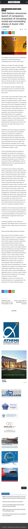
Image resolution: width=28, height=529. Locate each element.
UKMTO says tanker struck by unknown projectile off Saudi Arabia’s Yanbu (13, 510)
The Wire (19, 9)
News (7, 6)
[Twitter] (6, 32)
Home (2, 6)
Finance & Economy (13, 6)
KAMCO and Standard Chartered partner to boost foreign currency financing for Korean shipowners (14, 497)
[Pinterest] (9, 32)
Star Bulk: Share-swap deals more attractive (12, 501)
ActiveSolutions (22, 527)
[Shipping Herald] (14, 2)
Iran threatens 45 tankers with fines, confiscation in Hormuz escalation (14, 514)
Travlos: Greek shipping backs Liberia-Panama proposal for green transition (13, 505)
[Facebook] (2, 32)
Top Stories (4, 10)
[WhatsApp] (13, 32)
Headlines (14, 9)
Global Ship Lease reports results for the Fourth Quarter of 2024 (7, 302)
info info (5, 29)
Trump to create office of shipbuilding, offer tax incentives (20, 302)
